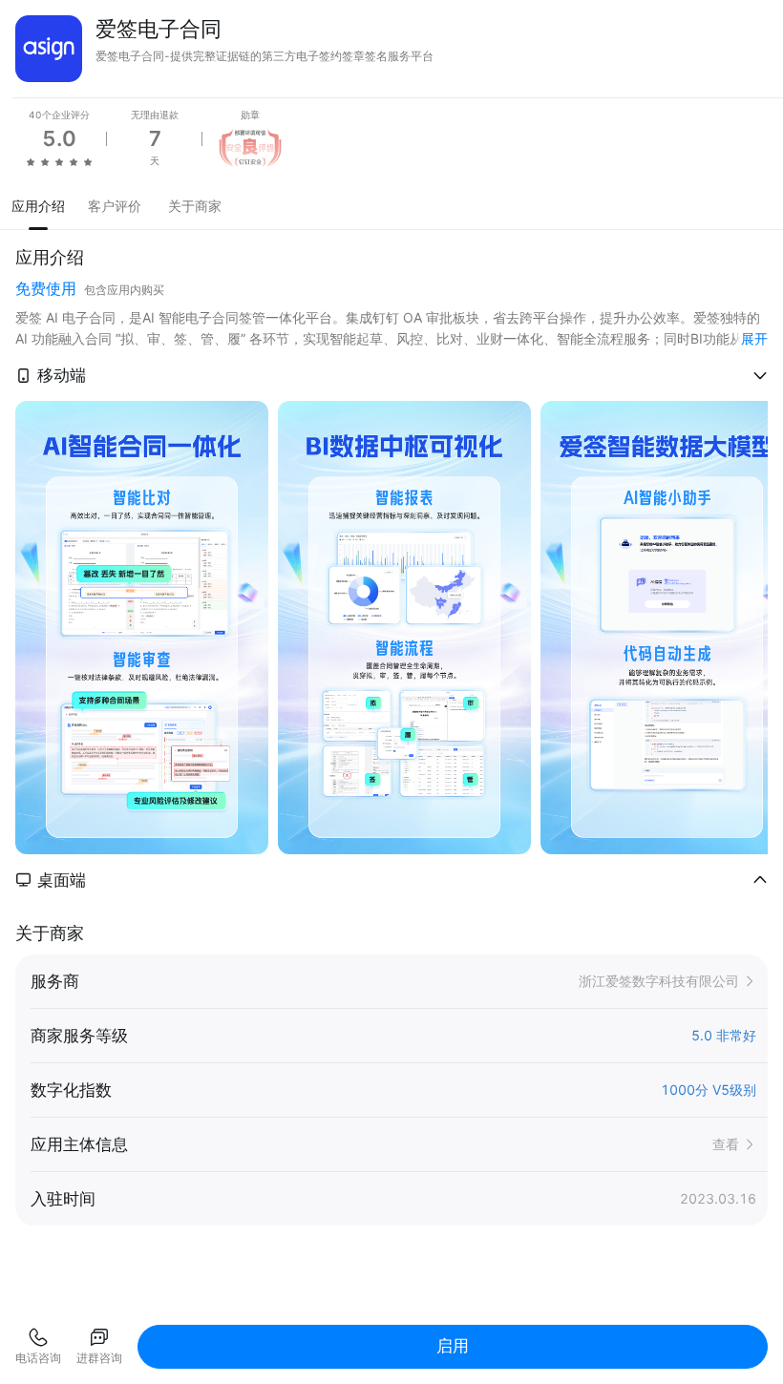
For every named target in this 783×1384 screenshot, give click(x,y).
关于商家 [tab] (195, 206)
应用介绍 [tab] (38, 206)
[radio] (30, 161)
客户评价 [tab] (114, 206)
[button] (391, 375)
